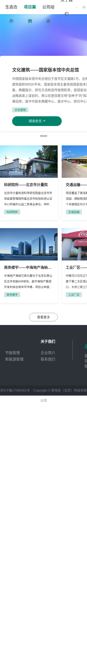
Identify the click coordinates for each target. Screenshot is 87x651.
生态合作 (11, 9)
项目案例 (30, 9)
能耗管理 (61, 32)
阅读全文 (28, 162)
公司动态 (48, 9)
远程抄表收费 (65, 23)
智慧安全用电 (18, 32)
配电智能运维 (18, 23)
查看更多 (43, 313)
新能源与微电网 (67, 41)
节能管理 (14, 41)
